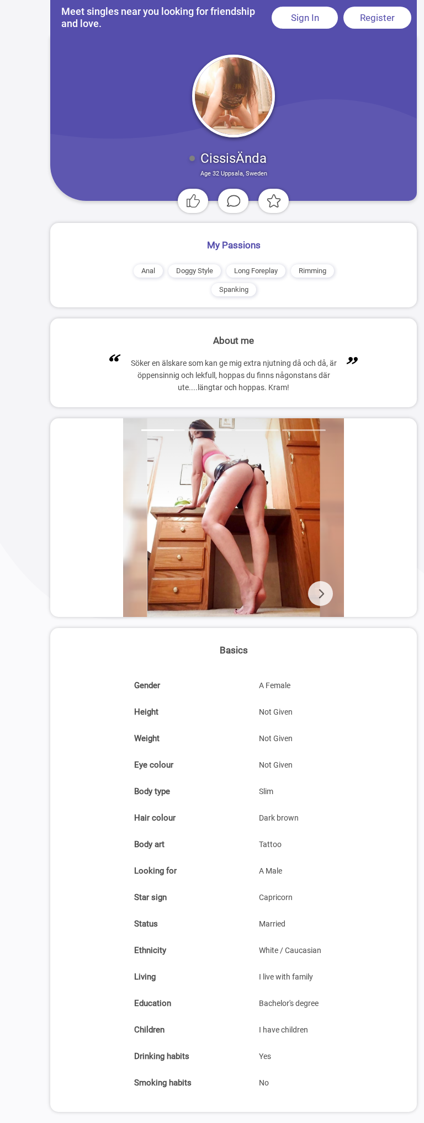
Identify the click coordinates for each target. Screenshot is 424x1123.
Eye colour (153, 765)
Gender (147, 685)
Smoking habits (163, 1083)
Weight (147, 738)
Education (152, 1003)
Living (145, 977)
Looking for (155, 871)
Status (146, 924)
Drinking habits (161, 1056)
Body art (149, 844)
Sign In (305, 17)
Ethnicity (150, 950)
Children (149, 1030)
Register (377, 17)
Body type (152, 791)
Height (146, 712)
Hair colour (155, 818)
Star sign (150, 897)
